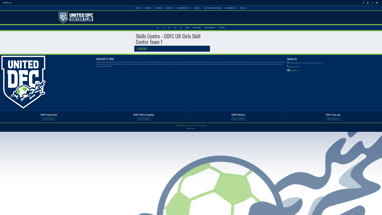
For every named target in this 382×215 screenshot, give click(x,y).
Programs (148, 8)
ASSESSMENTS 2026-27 (183, 8)
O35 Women (221, 28)
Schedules (197, 8)
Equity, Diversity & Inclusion (212, 8)
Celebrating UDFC (230, 8)
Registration (159, 8)
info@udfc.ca (294, 70)
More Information (48, 119)
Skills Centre (196, 28)
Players (142, 49)
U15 (169, 28)
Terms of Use (192, 125)
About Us (138, 8)
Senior (187, 28)
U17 (180, 28)
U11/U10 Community (209, 28)
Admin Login (191, 128)
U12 (157, 28)
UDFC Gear (242, 8)
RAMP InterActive (181, 125)
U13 (163, 28)
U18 (175, 28)
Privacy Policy (202, 125)
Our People (170, 8)
